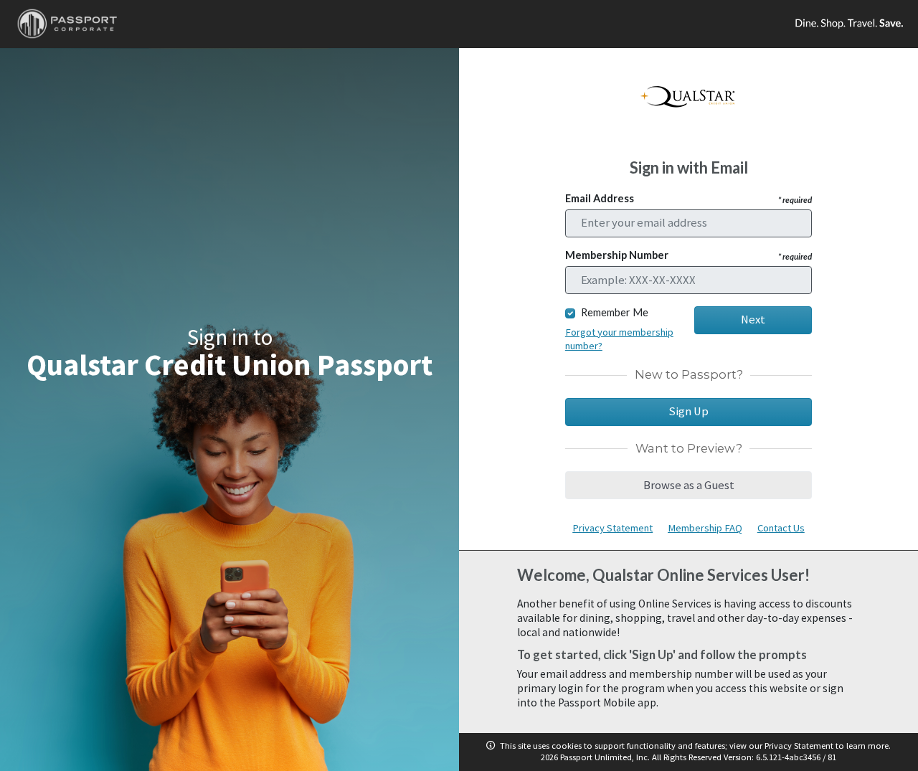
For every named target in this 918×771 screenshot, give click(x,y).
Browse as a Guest (688, 485)
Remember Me (614, 312)
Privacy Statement (612, 527)
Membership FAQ (705, 527)
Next (753, 319)
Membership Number (688, 255)
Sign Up (688, 411)
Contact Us (781, 527)
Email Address (688, 198)
